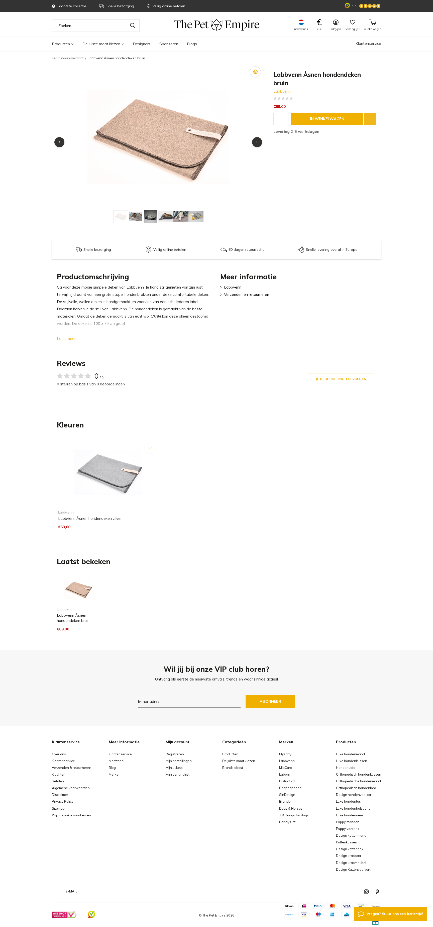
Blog (112, 768)
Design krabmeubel (351, 863)
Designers (142, 44)
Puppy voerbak (347, 829)
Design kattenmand (351, 835)
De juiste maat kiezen (101, 44)
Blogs (192, 44)
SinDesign (287, 795)
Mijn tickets (174, 768)
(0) (296, 98)
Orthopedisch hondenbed (356, 788)
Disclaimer (60, 795)
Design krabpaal (349, 856)
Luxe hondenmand (350, 754)
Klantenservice (368, 43)
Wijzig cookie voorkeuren (71, 815)
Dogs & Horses (290, 808)
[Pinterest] (377, 891)
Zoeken (133, 25)
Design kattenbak (349, 849)
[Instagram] (366, 891)
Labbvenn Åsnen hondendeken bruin (73, 618)
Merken (115, 774)
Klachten (58, 774)
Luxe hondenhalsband (353, 808)
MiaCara (285, 768)
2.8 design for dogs (294, 815)
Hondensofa (345, 768)
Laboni (284, 774)
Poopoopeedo (290, 788)
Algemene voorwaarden (71, 788)
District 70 (287, 781)
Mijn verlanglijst (177, 774)
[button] (120, 216)
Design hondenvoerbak (354, 795)
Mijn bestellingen (179, 761)
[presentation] (59, 142)
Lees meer (66, 338)
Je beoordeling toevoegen (341, 379)
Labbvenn (282, 91)
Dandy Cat (287, 822)
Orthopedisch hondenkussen (358, 774)
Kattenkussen (346, 842)
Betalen (58, 781)
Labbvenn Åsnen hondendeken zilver (90, 518)
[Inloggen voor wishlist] (370, 119)
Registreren (175, 754)
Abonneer (270, 701)
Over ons (59, 754)
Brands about (232, 768)
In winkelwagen (327, 118)
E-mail (71, 891)
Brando (285, 801)
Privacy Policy (62, 801)
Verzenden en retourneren (246, 294)
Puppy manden (347, 822)
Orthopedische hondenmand (358, 781)
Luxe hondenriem (349, 815)
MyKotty (285, 754)
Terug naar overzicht (67, 58)
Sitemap (58, 808)
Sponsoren (168, 44)
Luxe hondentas (348, 801)
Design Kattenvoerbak (353, 869)
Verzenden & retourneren (71, 768)
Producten (61, 44)
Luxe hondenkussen (351, 761)
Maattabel (116, 761)
